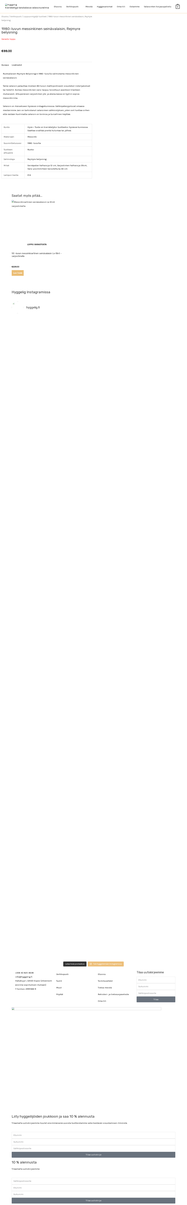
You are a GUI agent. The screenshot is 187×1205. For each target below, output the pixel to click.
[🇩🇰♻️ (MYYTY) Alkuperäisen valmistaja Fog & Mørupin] (32, 872)
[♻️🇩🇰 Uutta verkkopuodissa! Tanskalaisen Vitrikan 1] (155, 482)
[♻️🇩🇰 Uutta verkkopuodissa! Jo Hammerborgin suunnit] (32, 741)
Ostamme (135, 6)
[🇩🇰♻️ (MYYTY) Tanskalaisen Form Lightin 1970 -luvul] (155, 704)
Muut (59, 987)
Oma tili (121, 6)
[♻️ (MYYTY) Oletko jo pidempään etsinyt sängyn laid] (114, 863)
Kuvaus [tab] (5, 65)
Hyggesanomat (104, 6)
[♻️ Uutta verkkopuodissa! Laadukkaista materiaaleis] (73, 603)
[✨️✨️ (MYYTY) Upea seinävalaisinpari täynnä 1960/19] (155, 605)
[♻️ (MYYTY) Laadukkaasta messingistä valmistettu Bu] (114, 720)
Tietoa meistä (105, 987)
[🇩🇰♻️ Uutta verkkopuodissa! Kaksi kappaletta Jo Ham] (155, 888)
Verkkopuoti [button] (72, 6)
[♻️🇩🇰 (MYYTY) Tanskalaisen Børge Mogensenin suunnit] (73, 724)
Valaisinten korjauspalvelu (157, 6)
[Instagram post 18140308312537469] (114, 422)
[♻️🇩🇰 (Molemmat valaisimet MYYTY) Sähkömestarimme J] (155, 329)
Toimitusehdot (105, 981)
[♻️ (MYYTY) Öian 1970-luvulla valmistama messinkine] (73, 861)
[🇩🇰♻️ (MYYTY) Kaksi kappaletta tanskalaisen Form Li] (32, 359)
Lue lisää (17, 273)
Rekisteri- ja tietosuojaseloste (113, 994)
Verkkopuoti (15, 16)
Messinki (32, 136)
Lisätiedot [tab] (17, 65)
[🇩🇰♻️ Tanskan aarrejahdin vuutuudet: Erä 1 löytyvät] (73, 440)
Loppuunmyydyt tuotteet (35, 16)
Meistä (88, 6)
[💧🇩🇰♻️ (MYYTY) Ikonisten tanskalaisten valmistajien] (32, 597)
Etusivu (58, 6)
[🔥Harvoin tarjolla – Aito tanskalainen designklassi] (114, 605)
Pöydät (59, 994)
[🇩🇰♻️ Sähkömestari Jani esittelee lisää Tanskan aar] (114, 329)
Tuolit (59, 981)
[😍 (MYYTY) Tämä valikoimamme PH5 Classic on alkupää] (32, 472)
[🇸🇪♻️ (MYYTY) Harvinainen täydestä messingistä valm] (73, 367)
